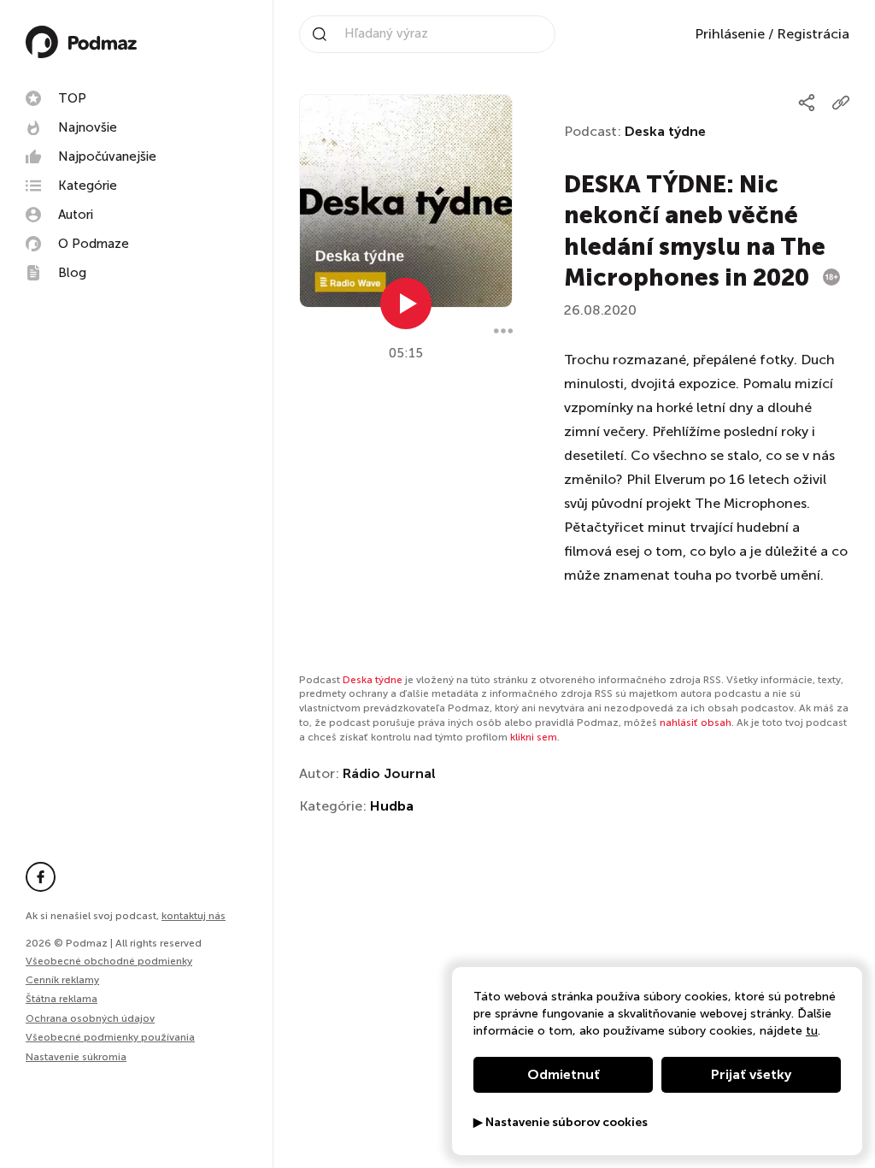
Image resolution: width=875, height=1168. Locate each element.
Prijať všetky (751, 1074)
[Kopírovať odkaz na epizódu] (840, 102)
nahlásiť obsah (695, 723)
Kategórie (87, 185)
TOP (72, 98)
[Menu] (503, 331)
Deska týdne (665, 131)
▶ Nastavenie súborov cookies (560, 1123)
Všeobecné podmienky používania (110, 1037)
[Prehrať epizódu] (406, 303)
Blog (72, 272)
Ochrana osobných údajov (90, 1018)
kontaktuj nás (193, 916)
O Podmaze (93, 243)
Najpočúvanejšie (107, 156)
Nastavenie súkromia (76, 1057)
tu (812, 1030)
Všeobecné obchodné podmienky (109, 961)
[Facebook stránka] (41, 877)
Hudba (392, 806)
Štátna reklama (61, 999)
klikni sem (533, 737)
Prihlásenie (730, 34)
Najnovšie (87, 127)
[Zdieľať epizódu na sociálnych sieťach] (806, 102)
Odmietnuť (563, 1074)
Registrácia (813, 34)
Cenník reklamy (62, 980)
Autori (75, 214)
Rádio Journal (389, 773)
